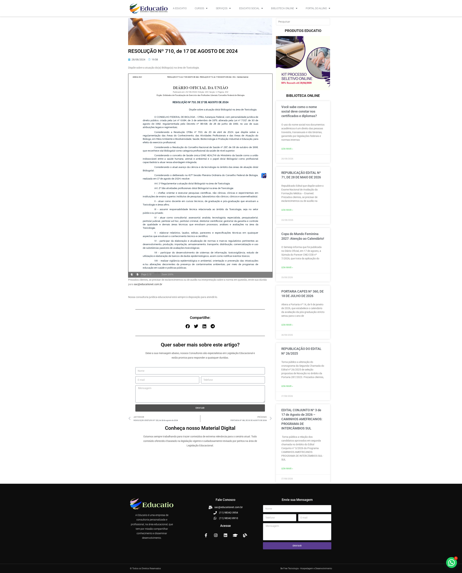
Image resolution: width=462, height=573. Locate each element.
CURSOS (199, 8)
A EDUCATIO (180, 8)
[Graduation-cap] (235, 535)
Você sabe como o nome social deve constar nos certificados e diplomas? (299, 111)
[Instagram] (215, 535)
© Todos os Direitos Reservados (145, 568)
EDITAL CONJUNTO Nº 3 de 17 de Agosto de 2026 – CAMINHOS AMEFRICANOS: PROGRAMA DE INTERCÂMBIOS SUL (301, 419)
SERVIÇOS (221, 8)
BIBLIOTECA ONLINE (282, 8)
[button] (187, 326)
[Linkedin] (225, 535)
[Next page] (137, 275)
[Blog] (245, 535)
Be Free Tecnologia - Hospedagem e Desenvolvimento (306, 568)
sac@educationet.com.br (148, 284)
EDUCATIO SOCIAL (249, 8)
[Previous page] (131, 275)
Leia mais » (287, 149)
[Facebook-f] (206, 535)
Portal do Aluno (316, 8)
